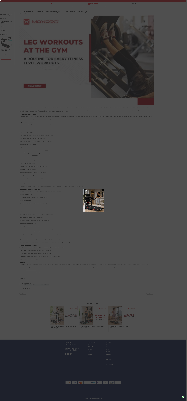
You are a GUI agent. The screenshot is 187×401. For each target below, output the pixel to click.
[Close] (103, 190)
